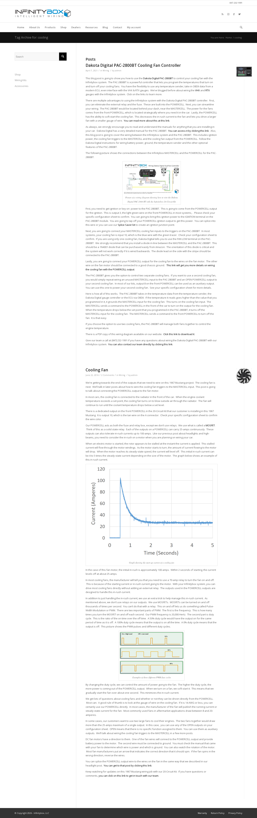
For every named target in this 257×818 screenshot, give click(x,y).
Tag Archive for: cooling (31, 37)
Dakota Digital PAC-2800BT (158, 78)
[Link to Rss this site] (222, 14)
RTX (207, 90)
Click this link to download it (178, 334)
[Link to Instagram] (228, 14)
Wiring (106, 70)
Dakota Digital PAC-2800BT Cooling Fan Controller (133, 65)
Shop (18, 74)
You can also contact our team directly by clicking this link (140, 344)
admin (118, 70)
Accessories (21, 86)
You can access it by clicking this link (188, 130)
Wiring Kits (21, 80)
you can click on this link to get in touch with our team (128, 775)
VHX (197, 90)
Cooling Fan (97, 370)
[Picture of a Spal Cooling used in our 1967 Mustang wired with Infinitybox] (244, 376)
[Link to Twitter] (239, 14)
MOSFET (210, 425)
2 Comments (107, 375)
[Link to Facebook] (234, 14)
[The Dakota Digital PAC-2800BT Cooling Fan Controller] (244, 71)
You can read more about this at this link (147, 120)
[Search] (239, 27)
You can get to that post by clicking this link (128, 765)
